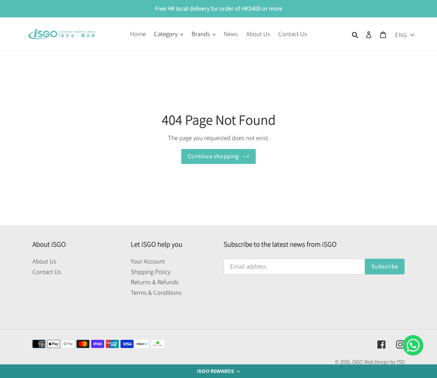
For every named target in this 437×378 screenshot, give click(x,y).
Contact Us (46, 272)
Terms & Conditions (156, 293)
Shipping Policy (150, 272)
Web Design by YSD (384, 362)
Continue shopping (213, 156)
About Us (44, 261)
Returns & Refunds (155, 282)
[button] (218, 371)
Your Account (148, 261)
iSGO (357, 362)
